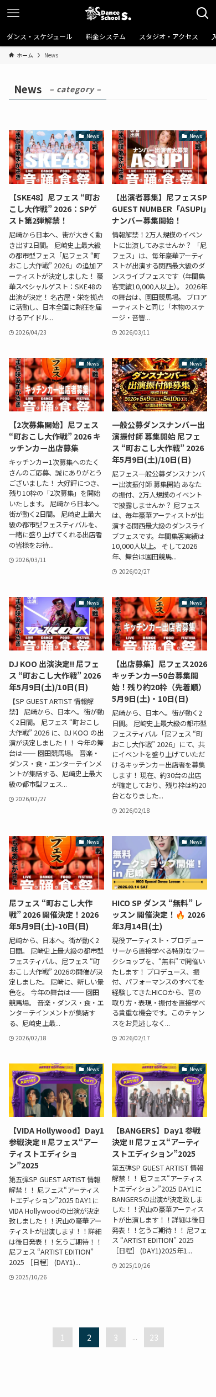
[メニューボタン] (13, 13)
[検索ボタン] (202, 13)
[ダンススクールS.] (108, 13)
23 (154, 1337)
